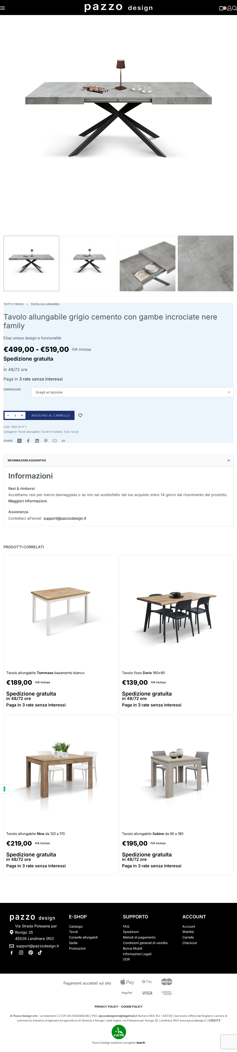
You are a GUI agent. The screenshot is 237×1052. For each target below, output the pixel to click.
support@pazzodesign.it (65, 518)
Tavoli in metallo (51, 431)
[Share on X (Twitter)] (19, 441)
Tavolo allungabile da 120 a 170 (35, 833)
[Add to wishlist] (80, 415)
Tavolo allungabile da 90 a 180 (152, 833)
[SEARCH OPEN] (234, 8)
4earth (140, 1042)
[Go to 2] (89, 263)
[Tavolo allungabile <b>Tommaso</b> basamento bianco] (60, 612)
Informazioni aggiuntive (27, 460)
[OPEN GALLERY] (118, 118)
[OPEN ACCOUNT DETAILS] (229, 8)
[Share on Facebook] (28, 441)
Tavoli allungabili (45, 304)
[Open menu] (2, 8)
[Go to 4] (206, 263)
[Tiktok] (40, 952)
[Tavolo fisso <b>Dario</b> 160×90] (176, 612)
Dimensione (12, 389)
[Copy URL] (63, 441)
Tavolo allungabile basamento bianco (45, 673)
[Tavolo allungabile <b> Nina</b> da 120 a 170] (60, 772)
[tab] (118, 460)
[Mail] (55, 441)
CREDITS (214, 1020)
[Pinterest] (30, 952)
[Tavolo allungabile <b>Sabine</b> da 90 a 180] (176, 772)
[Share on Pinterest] (46, 441)
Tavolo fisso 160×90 (143, 673)
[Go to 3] (147, 263)
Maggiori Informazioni (27, 501)
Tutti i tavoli (13, 304)
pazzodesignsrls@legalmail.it (118, 1016)
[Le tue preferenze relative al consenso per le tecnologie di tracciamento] (4, 789)
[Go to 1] (31, 263)
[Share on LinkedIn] (37, 441)
